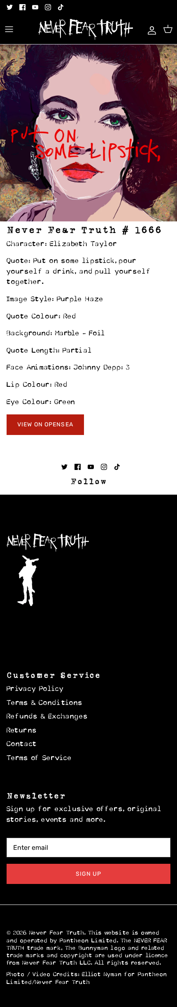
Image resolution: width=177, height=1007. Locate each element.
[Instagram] (48, 7)
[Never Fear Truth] (85, 29)
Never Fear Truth (56, 933)
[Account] (150, 29)
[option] (88, 132)
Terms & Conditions (45, 703)
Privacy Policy (35, 689)
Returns (22, 731)
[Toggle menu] (9, 29)
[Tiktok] (61, 7)
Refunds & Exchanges (47, 717)
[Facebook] (22, 7)
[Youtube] (35, 7)
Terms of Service (39, 758)
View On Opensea (45, 424)
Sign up (89, 873)
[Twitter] (10, 7)
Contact (22, 744)
